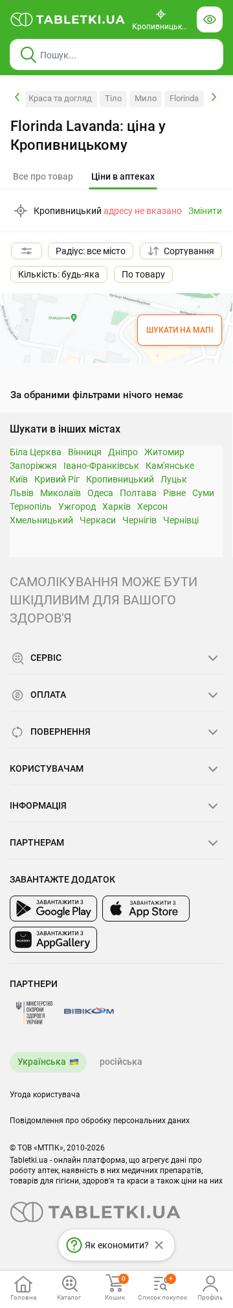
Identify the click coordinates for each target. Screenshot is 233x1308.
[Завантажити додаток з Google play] (53, 909)
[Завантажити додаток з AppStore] (146, 909)
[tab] (123, 177)
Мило (146, 98)
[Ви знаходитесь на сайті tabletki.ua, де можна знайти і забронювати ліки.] (68, 19)
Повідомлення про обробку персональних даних (100, 1120)
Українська (41, 1061)
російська (121, 1061)
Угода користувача (45, 1094)
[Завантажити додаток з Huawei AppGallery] (53, 940)
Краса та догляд (60, 98)
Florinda (184, 98)
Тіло (113, 98)
